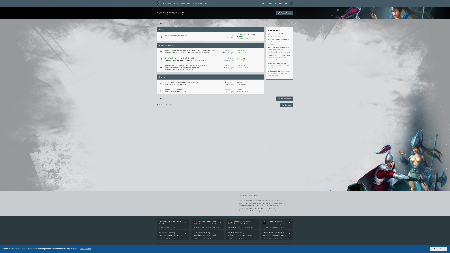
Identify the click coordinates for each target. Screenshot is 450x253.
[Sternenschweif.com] (158, 3)
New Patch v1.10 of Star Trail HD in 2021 (180, 58)
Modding (188, 3)
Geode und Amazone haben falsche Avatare (181, 82)
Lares (241, 36)
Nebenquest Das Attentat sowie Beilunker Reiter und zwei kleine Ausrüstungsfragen (279, 71)
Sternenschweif (178, 3)
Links (263, 3)
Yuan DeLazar (172, 52)
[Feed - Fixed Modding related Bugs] (217, 35)
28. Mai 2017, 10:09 (242, 91)
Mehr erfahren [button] (85, 249)
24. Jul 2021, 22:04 (242, 84)
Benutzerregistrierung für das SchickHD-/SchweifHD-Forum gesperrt (191, 50)
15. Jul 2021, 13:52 (242, 60)
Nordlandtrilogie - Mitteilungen (200, 52)
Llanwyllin (171, 84)
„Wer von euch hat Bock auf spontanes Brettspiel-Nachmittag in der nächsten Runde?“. (279, 34)
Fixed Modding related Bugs (176, 35)
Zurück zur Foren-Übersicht (167, 105)
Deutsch (168, 3)
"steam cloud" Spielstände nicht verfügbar (279, 55)
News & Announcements (198, 60)
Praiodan (171, 91)
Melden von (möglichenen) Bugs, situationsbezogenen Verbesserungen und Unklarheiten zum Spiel (185, 66)
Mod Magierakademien (174, 89)
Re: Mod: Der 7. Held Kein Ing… (246, 34)
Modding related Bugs (200, 3)
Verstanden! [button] (438, 249)
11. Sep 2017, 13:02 (242, 38)
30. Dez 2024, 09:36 (242, 52)
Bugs (192, 69)
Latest (270, 3)
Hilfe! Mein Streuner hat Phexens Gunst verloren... (279, 63)
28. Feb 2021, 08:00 (242, 67)
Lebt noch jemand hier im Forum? (279, 39)
